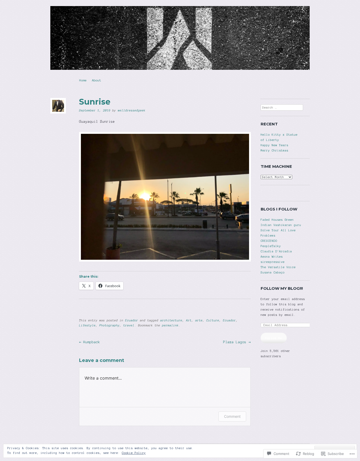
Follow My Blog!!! (282, 288)
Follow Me (273, 338)
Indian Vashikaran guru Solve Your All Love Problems (281, 230)
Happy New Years (274, 145)
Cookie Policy (134, 452)
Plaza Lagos (237, 342)
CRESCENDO (269, 240)
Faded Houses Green (277, 219)
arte (199, 320)
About (96, 80)
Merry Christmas (274, 150)
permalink (170, 325)
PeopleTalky (271, 246)
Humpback (89, 342)
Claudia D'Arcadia (276, 251)
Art (189, 320)
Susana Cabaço (273, 272)
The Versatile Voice (278, 267)
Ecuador (131, 320)
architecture (171, 320)
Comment (232, 416)
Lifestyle (87, 325)
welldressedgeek (131, 110)
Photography (109, 325)
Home (83, 80)
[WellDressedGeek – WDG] (180, 38)
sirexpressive (273, 261)
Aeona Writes (272, 256)
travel (128, 325)
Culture (212, 320)
